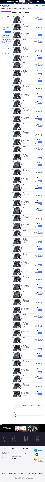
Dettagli (37, 27)
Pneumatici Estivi (14, 453)
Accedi (24, 450)
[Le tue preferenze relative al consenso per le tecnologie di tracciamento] (1, 480)
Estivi (4, 8)
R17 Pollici (15, 414)
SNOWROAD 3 (26, 17)
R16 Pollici (15, 412)
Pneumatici (2, 8)
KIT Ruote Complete (20, 8)
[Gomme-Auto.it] (5, 6)
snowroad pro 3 (26, 124)
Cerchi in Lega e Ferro (14, 8)
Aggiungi (40, 27)
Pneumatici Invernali (14, 454)
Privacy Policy (24, 478)
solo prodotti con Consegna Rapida (6, 29)
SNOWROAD (26, 63)
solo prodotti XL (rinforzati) (6, 27)
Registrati (24, 449)
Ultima (19, 14)
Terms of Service (29, 478)
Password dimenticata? (26, 451)
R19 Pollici (15, 418)
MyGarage (29, 8)
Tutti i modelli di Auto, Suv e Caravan (16, 456)
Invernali (7, 8)
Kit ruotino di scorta (14, 452)
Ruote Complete (14, 451)
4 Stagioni (10, 8)
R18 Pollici (15, 416)
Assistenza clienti (25, 462)
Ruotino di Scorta (25, 8)
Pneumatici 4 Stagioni (14, 455)
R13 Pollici (15, 403)
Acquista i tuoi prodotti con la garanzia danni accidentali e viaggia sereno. (22, 3)
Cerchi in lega (13, 449)
